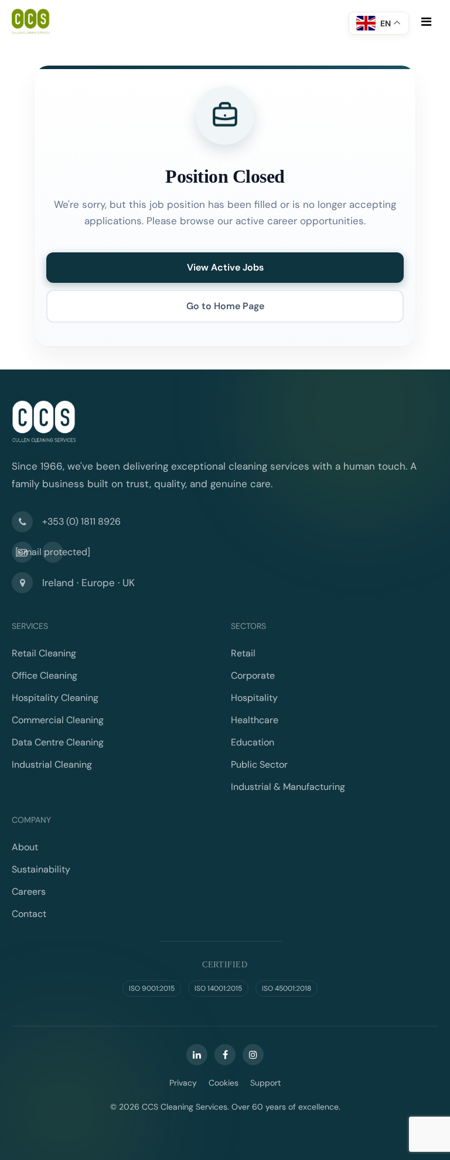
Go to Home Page (225, 306)
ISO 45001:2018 (286, 988)
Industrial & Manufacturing (288, 787)
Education (252, 742)
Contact (29, 914)
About (25, 847)
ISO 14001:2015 (218, 988)
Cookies (223, 1082)
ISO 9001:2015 (152, 988)
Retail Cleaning (44, 653)
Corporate (253, 675)
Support (265, 1082)
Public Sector (259, 764)
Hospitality (254, 698)
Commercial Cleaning (58, 720)
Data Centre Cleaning (58, 742)
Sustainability (41, 869)
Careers (29, 891)
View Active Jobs (225, 267)
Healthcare (254, 720)
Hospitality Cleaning (55, 698)
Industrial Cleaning (52, 764)
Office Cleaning (44, 675)
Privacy (183, 1082)
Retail (243, 653)
